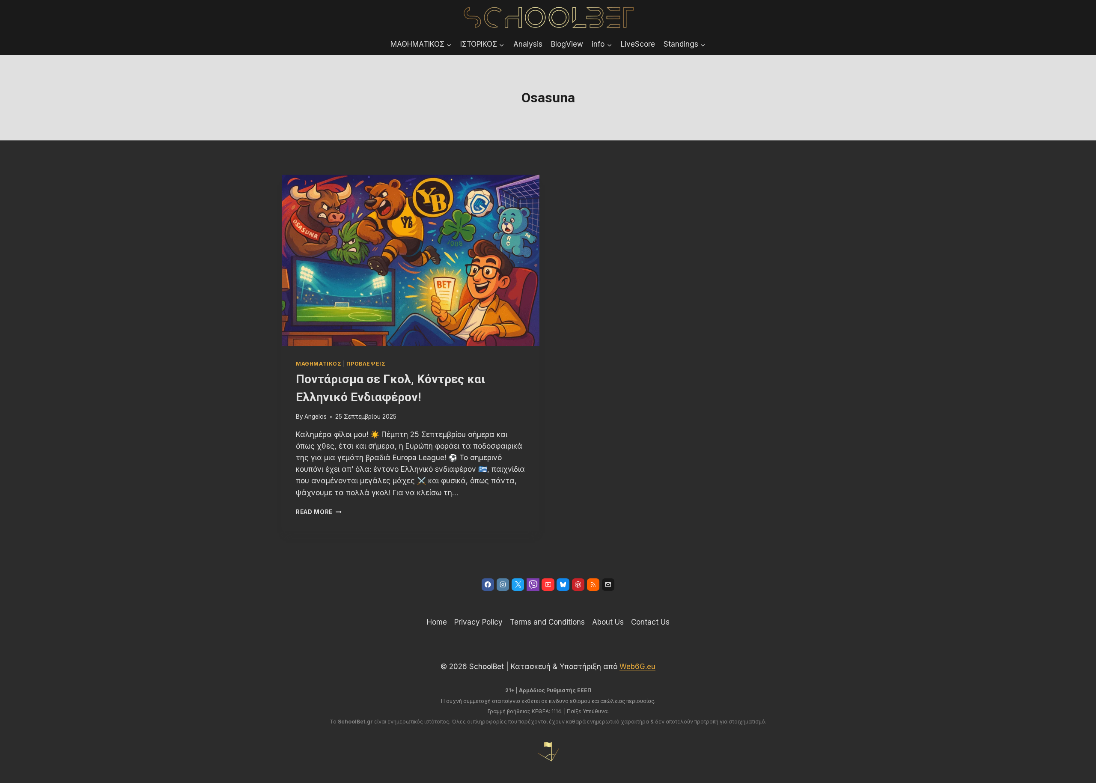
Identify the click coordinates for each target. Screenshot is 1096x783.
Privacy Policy (478, 622)
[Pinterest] (578, 584)
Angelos (315, 416)
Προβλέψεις (365, 363)
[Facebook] (488, 584)
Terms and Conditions (547, 622)
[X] (518, 584)
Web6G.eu (637, 666)
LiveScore (638, 44)
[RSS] (593, 584)
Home (437, 622)
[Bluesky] (563, 584)
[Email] (608, 584)
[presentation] (410, 260)
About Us (608, 622)
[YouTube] (548, 584)
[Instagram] (503, 584)
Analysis (527, 44)
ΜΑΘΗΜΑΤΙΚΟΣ (319, 363)
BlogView (567, 44)
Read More (319, 512)
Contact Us (650, 622)
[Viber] (533, 584)
